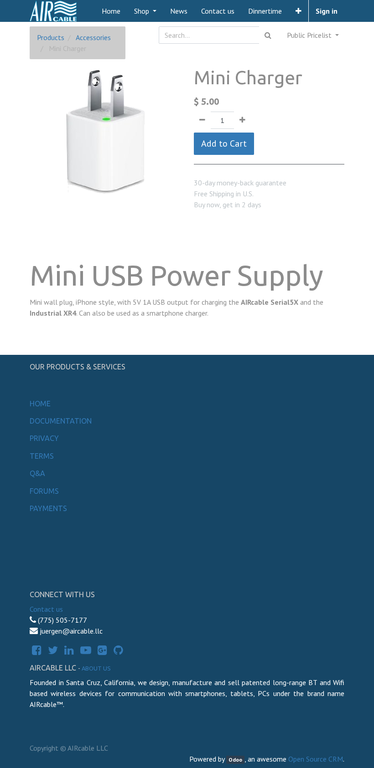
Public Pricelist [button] (310, 35)
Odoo (235, 759)
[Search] (268, 35)
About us (96, 668)
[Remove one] (202, 120)
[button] (298, 11)
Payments (48, 508)
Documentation (61, 421)
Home (40, 403)
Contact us (46, 609)
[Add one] (242, 120)
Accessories (93, 37)
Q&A (37, 473)
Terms (42, 456)
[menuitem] (111, 11)
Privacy (44, 438)
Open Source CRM (315, 758)
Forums (44, 491)
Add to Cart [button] (224, 143)
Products (50, 37)
